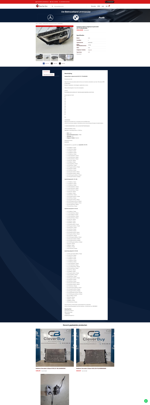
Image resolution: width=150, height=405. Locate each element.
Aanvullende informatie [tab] (48, 74)
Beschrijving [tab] (46, 71)
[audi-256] (101, 15)
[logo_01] (42, 4)
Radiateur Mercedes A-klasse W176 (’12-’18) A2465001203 (50, 368)
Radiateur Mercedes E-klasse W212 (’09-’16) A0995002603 (91, 368)
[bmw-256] (76, 15)
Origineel (90, 49)
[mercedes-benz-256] (50, 15)
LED (89, 52)
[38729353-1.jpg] (54, 39)
